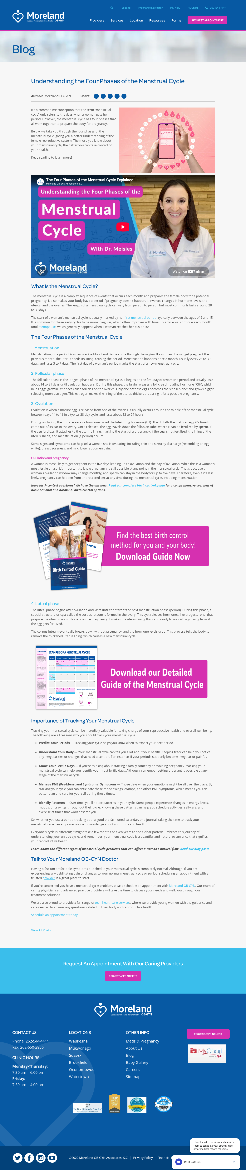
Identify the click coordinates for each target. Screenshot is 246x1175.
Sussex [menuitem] (75, 1055)
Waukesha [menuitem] (78, 1041)
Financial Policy (169, 1158)
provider (49, 878)
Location (136, 20)
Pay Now (175, 7)
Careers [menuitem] (133, 1069)
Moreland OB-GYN (182, 886)
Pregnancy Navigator (150, 7)
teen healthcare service (112, 902)
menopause (47, 327)
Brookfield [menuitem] (78, 1062)
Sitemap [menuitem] (133, 1076)
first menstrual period (140, 317)
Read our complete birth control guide (137, 485)
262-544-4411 (218, 7)
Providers (97, 20)
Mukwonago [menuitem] (80, 1048)
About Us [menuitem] (134, 1048)
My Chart (193, 7)
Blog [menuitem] (130, 1055)
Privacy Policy (143, 1158)
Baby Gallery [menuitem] (137, 1062)
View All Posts (41, 930)
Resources (157, 20)
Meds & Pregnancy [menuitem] (142, 1041)
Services (117, 20)
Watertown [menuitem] (79, 1076)
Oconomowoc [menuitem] (81, 1069)
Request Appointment (207, 20)
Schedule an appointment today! (54, 915)
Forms (176, 20)
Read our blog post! (194, 849)
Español (126, 7)
